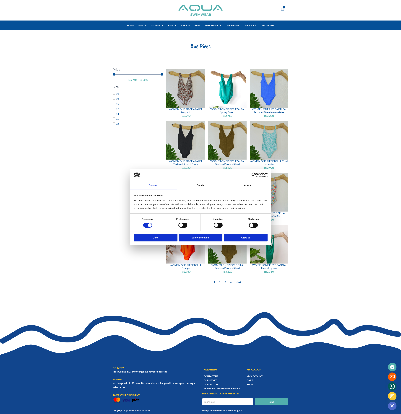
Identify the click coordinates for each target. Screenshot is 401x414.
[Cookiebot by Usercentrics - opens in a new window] (254, 175)
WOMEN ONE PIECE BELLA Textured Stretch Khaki (227, 266)
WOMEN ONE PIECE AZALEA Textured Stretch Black (185, 163)
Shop (250, 384)
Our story (210, 380)
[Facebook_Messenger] (392, 367)
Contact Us (211, 376)
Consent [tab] (153, 185)
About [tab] (247, 185)
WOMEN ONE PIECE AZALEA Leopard (185, 111)
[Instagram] (392, 396)
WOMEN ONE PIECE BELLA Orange (185, 266)
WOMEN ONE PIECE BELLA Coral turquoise (269, 163)
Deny (155, 237)
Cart (250, 380)
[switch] (182, 225)
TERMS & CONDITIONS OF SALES (222, 388)
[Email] (392, 377)
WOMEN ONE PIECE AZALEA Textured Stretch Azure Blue (269, 111)
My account (255, 376)
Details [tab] (200, 185)
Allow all (245, 237)
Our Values (211, 384)
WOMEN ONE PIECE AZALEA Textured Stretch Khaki (227, 163)
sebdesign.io (235, 410)
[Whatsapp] (392, 386)
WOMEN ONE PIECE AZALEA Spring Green (227, 111)
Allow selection (200, 237)
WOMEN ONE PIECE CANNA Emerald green (269, 266)
